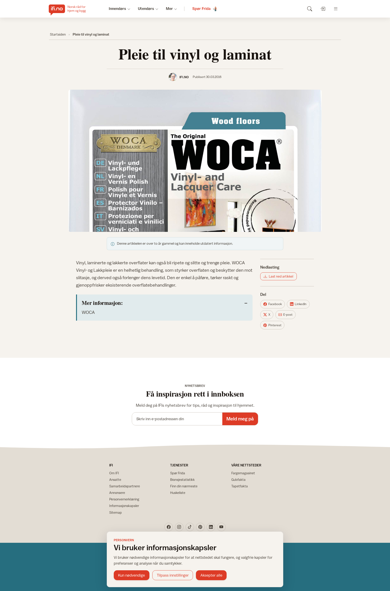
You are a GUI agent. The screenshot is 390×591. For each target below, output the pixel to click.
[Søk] (309, 8)
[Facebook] (168, 527)
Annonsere (117, 493)
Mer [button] (169, 8)
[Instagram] (179, 527)
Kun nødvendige (131, 575)
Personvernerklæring (124, 499)
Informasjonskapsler (124, 506)
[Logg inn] (322, 8)
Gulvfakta (238, 479)
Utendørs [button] (146, 8)
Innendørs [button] (117, 8)
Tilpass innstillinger (173, 575)
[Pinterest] (200, 527)
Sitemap (115, 512)
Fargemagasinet (243, 473)
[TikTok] (190, 527)
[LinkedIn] (211, 527)
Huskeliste (177, 493)
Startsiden (58, 34)
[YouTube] (221, 527)
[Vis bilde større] (195, 161)
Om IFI (114, 473)
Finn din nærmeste (183, 486)
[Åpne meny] (335, 8)
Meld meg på (240, 419)
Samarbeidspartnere (124, 486)
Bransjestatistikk (182, 479)
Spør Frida (177, 473)
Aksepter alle (211, 575)
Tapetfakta (239, 486)
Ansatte (115, 479)
